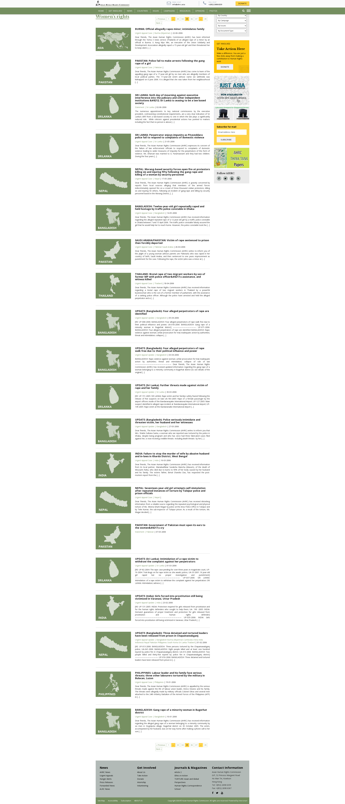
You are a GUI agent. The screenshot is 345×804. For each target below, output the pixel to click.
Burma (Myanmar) (162, 33)
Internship (141, 782)
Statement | (140, 107)
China (195, 639)
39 (205, 19)
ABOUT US (138, 800)
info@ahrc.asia (178, 4)
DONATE (242, 3)
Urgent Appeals (106, 775)
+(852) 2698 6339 (215, 4)
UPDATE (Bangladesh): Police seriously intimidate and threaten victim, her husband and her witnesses (167, 421)
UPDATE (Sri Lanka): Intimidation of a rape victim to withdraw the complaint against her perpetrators (167, 560)
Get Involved (115, 11)
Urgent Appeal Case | (144, 33)
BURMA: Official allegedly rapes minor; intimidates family (169, 29)
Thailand (158, 283)
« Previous (160, 19)
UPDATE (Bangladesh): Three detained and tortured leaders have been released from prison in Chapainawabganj (171, 634)
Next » (159, 23)
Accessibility (113, 800)
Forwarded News (107, 785)
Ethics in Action (181, 775)
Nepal (157, 178)
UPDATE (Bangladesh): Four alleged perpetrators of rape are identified (172, 312)
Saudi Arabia (167, 247)
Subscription (126, 800)
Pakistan (158, 67)
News (129, 11)
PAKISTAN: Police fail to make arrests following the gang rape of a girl (170, 62)
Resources (185, 11)
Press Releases (106, 782)
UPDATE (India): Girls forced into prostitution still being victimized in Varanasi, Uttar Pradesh (169, 597)
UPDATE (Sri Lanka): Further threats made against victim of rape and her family (171, 386)
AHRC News (105, 772)
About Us (141, 772)
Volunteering (142, 785)
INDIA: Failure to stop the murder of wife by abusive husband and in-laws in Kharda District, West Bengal (172, 455)
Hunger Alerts (106, 779)
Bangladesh (159, 213)
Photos (213, 11)
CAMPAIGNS (169, 11)
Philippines (162, 642)
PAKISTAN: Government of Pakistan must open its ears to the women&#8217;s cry (170, 526)
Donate (140, 779)
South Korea (172, 642)
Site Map (101, 800)
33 (178, 19)
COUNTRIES (142, 11)
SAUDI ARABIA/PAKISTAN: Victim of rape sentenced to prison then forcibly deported (172, 242)
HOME (101, 11)
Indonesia (139, 642)
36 (192, 19)
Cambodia (188, 639)
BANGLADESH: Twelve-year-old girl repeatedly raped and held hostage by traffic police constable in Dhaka (169, 208)
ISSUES (156, 11)
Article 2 (178, 772)
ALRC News (105, 789)
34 (182, 19)
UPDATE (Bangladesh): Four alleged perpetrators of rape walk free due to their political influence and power (169, 349)
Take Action (142, 775)
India (156, 460)
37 (196, 19)
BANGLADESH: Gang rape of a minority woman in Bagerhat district (171, 711)
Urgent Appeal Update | (145, 318)
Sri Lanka (150, 107)
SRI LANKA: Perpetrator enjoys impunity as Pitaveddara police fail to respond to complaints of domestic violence (169, 136)
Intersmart (243, 800)
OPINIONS (200, 11)
